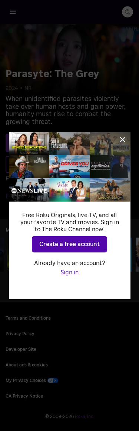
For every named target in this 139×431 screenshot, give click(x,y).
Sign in (69, 272)
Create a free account (69, 244)
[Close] (123, 140)
